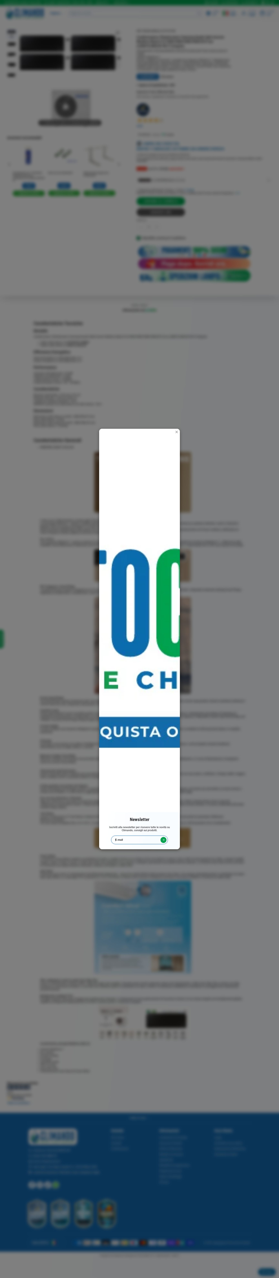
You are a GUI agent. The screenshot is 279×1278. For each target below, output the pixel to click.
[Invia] (163, 840)
